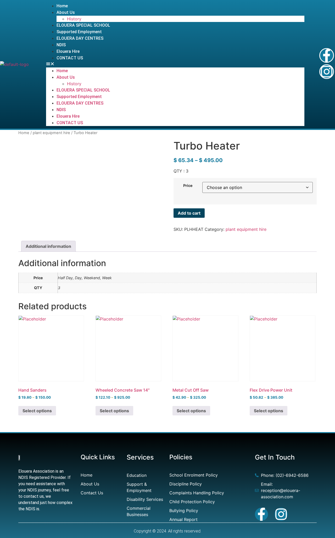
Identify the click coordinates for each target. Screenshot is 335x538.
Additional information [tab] (48, 246)
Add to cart (189, 213)
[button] (175, 64)
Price (188, 185)
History (74, 18)
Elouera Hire (68, 51)
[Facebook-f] (326, 55)
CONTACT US (70, 57)
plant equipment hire (51, 132)
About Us (66, 12)
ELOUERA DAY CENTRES (80, 38)
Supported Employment (79, 31)
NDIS (61, 44)
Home (62, 5)
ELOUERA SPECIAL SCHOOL (83, 25)
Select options (37, 410)
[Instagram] (326, 71)
